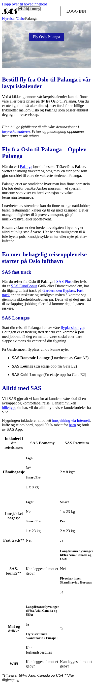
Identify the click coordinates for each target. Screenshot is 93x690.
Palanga (26, 166)
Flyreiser (9, 18)
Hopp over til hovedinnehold (24, 4)
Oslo (20, 18)
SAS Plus (63, 281)
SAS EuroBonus (24, 286)
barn (72, 425)
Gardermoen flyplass (58, 290)
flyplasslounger (72, 327)
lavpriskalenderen (16, 131)
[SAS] (10, 11)
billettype (9, 407)
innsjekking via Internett (71, 420)
